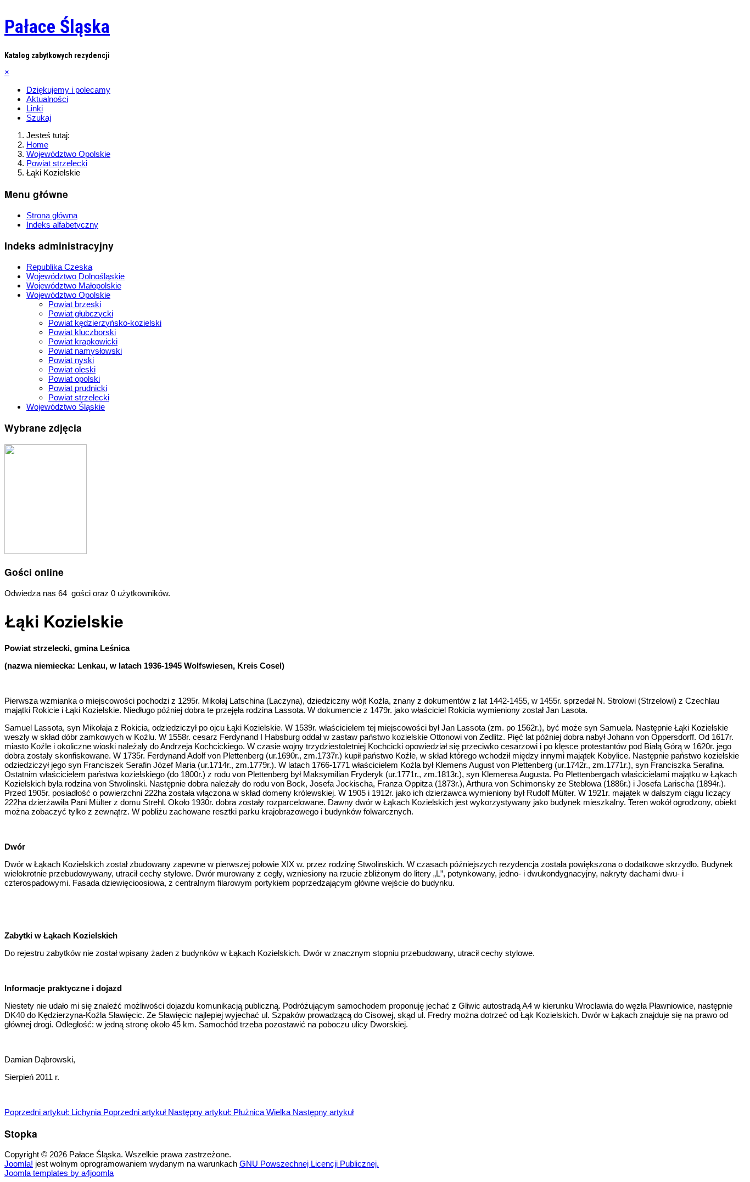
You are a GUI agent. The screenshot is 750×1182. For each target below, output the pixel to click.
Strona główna (51, 215)
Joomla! (18, 1163)
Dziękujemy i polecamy (68, 89)
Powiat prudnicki (77, 388)
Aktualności (47, 99)
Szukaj (38, 117)
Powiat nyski (71, 360)
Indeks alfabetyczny (62, 224)
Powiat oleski (72, 369)
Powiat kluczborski (82, 332)
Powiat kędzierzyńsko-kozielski (104, 322)
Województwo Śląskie (65, 406)
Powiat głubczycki (80, 313)
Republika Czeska (59, 267)
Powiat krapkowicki (82, 341)
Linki (34, 108)
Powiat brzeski (74, 304)
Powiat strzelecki (78, 397)
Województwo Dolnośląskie (75, 276)
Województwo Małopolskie (73, 285)
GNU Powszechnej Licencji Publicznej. (309, 1163)
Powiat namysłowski (85, 350)
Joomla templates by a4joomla (59, 1173)
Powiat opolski (74, 378)
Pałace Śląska (57, 26)
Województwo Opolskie (68, 294)
